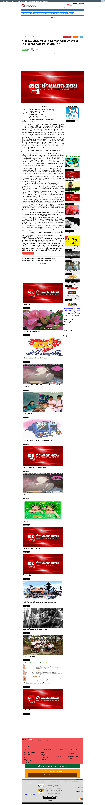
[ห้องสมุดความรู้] (41, 13)
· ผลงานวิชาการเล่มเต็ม (73, 756)
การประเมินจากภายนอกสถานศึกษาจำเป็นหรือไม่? (72, 247)
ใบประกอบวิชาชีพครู (67, 321)
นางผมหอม (72, 201)
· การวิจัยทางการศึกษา (72, 749)
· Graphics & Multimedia (28, 751)
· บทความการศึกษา (72, 748)
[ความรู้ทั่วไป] (71, 13)
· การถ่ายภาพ (25, 756)
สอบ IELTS (66, 324)
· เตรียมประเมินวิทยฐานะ (73, 755)
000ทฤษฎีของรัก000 (72, 191)
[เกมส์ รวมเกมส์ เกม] (66, 13)
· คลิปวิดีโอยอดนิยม (59, 751)
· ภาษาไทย (42, 752)
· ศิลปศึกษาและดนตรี (44, 757)
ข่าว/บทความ (75, 37)
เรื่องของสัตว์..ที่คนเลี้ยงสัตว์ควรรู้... (72, 178)
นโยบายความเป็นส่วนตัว (43, 1)
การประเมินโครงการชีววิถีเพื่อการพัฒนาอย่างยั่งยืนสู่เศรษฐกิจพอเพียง (35, 260)
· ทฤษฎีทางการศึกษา (72, 746)
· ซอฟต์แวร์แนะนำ (26, 754)
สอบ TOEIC (66, 326)
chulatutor (66, 335)
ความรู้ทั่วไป (31, 37)
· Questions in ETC (27, 761)
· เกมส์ (57, 755)
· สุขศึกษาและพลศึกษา (44, 754)
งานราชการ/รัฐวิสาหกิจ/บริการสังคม (42, 37)
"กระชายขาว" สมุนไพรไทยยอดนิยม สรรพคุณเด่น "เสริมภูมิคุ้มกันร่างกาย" (72, 283)
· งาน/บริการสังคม (59, 749)
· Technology (26, 746)
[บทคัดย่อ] (62, 13)
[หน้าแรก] (23, 13)
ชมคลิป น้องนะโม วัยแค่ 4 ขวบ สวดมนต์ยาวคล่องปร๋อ (72, 271)
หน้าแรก (81, 37)
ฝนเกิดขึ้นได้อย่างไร (72, 258)
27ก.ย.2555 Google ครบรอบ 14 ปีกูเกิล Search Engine (72, 297)
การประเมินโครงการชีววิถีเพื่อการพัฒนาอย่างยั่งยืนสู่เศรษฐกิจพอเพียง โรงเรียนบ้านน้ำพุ (38, 258)
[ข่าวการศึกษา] (29, 13)
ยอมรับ (103, 1)
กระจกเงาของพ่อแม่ (72, 228)
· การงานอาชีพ (43, 759)
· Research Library (27, 759)
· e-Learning (25, 749)
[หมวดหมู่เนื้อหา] (48, 13)
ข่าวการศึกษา (24, 37)
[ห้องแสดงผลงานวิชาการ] (56, 13)
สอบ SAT (65, 327)
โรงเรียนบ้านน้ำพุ (52, 260)
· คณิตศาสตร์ (43, 748)
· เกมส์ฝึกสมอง (59, 756)
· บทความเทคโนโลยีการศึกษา (28, 748)
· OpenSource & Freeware (29, 752)
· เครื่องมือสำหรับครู (72, 758)
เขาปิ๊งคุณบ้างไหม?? (72, 119)
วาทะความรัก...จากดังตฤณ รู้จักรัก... (72, 215)
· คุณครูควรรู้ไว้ (71, 753)
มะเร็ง (72, 168)
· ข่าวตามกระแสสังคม (60, 748)
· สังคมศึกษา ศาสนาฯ (44, 756)
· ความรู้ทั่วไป (42, 746)
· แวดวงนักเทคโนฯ (26, 762)
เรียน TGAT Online (67, 332)
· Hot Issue (25, 757)
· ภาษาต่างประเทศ (43, 751)
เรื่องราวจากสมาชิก (67, 37)
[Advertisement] (52, 26)
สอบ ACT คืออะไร (67, 333)
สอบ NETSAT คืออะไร (68, 322)
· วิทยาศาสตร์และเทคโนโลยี (45, 749)
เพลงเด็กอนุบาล (67, 337)
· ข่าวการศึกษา (58, 746)
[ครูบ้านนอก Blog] (35, 13)
